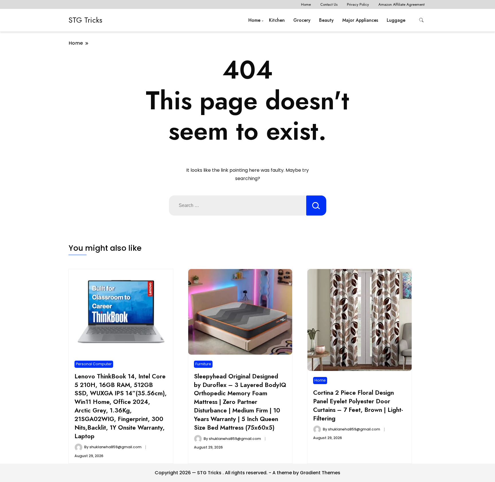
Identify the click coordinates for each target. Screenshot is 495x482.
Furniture (203, 364)
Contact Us (328, 4)
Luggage (396, 20)
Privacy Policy (358, 4)
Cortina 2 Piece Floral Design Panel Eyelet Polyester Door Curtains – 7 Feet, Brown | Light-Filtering (358, 405)
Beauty (326, 20)
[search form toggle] (421, 20)
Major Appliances (360, 20)
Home (306, 4)
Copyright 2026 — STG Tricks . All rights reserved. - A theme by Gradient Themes (247, 472)
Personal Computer (94, 364)
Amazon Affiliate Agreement (401, 4)
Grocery (302, 20)
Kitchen (277, 20)
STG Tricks (85, 20)
